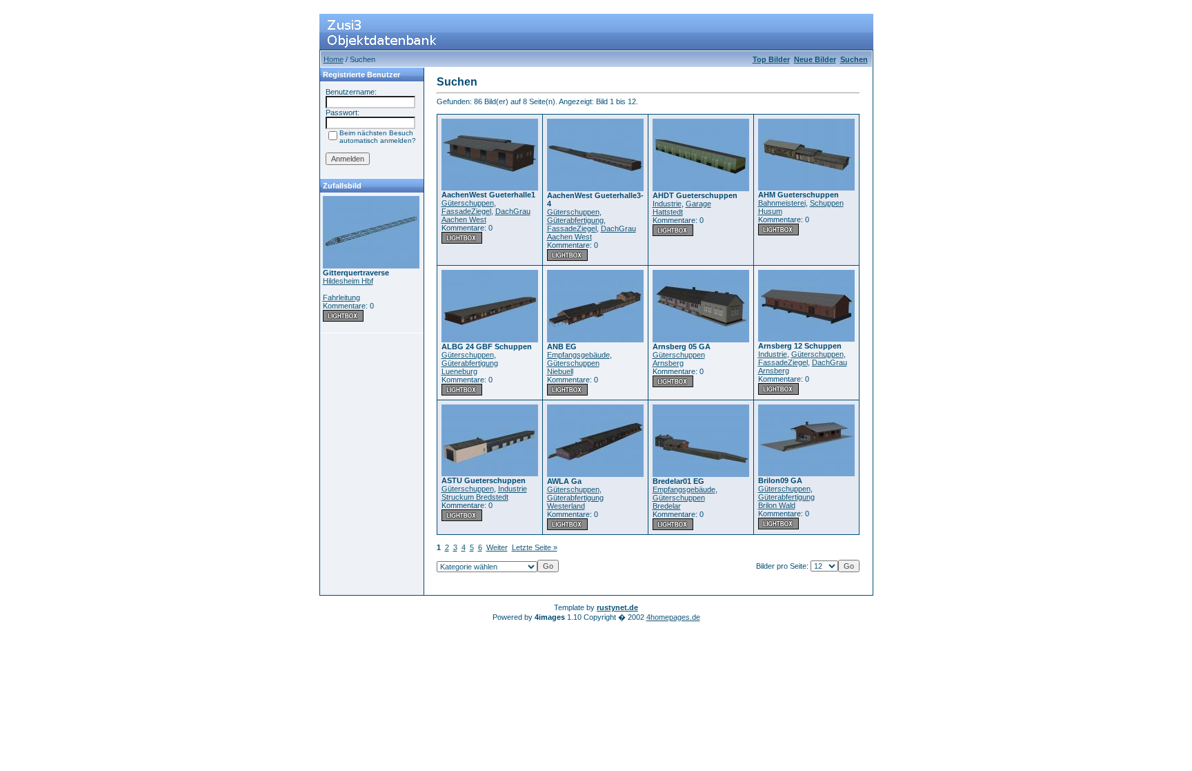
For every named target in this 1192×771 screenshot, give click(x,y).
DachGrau (512, 211)
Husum (770, 211)
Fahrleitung (341, 297)
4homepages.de (673, 617)
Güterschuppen (467, 203)
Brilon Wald (776, 505)
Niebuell (560, 371)
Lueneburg (459, 371)
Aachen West (463, 219)
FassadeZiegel (466, 211)
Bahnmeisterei (782, 203)
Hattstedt (668, 212)
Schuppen (827, 203)
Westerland (566, 506)
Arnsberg (668, 363)
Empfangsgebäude (578, 355)
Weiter (497, 547)
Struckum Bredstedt (474, 497)
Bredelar (667, 506)
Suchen (854, 59)
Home (334, 59)
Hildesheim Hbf (348, 281)
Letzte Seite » (534, 547)
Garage (698, 203)
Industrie (667, 203)
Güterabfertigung (575, 220)
